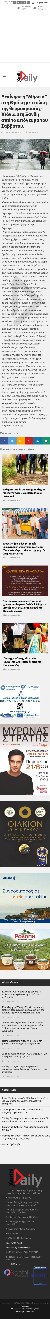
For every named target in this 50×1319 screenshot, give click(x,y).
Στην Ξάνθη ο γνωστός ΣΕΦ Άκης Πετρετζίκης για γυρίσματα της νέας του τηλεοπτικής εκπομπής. (25, 1101)
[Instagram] (21, 2)
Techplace (25, 1306)
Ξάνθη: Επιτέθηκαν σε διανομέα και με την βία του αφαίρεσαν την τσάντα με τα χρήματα (25, 1120)
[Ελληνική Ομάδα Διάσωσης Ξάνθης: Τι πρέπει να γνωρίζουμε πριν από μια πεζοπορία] (25, 470)
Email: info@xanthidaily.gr (18, 1247)
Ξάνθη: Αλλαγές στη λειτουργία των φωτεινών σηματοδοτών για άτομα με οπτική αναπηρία (24, 1069)
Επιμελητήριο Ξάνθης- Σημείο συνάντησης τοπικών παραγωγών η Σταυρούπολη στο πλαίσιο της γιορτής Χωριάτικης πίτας (23, 1010)
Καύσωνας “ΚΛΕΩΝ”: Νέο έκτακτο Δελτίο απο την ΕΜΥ (25, 1128)
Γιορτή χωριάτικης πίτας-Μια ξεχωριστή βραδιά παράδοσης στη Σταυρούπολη (22, 661)
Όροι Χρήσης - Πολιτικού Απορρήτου (25, 1309)
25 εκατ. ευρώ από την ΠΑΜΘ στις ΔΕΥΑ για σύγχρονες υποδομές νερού (24, 1055)
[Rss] (28, 2)
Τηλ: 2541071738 (14, 1243)
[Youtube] (24, 2)
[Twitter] (18, 2)
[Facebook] (14, 2)
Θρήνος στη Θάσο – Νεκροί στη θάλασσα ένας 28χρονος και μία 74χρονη (26, 1137)
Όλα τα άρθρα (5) (11, 1144)
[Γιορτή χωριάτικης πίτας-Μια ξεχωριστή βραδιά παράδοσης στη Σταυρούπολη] (25, 639)
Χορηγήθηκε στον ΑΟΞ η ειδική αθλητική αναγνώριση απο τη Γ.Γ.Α (22, 1111)
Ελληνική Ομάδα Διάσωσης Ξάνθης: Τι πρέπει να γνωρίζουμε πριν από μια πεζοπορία (24, 493)
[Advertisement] (25, 37)
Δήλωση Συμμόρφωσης (25, 1311)
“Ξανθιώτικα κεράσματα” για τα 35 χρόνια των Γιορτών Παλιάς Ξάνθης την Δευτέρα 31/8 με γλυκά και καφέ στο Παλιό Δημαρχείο (23, 1026)
